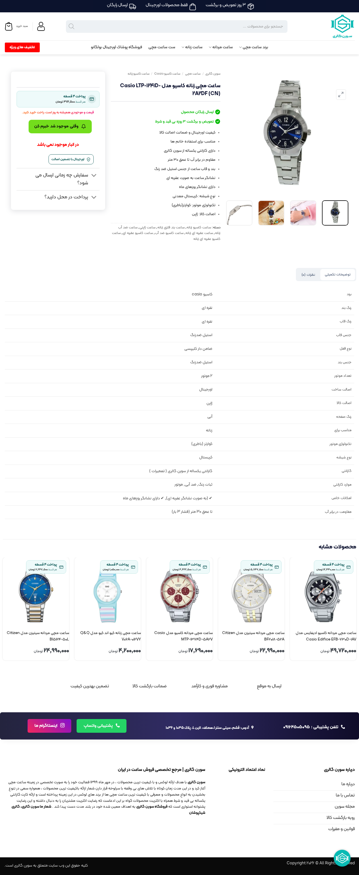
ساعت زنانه (193, 47)
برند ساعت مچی (255, 47)
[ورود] (41, 26)
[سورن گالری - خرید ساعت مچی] (335, 26)
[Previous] (339, 132)
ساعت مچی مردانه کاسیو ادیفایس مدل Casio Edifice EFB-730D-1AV (326, 636)
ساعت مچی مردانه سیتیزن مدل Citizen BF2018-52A (253, 636)
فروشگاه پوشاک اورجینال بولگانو (116, 47)
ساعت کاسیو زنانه (138, 73)
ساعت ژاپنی (147, 227)
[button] (16, 26)
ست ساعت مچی (161, 47)
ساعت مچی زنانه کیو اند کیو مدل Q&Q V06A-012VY (110, 636)
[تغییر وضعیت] (93, 176)
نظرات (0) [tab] (308, 274)
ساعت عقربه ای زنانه (199, 233)
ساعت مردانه (222, 47)
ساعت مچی (193, 73)
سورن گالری (212, 73)
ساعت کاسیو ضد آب (169, 233)
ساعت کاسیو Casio (167, 73)
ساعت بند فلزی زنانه (171, 227)
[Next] (231, 132)
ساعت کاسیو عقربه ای (138, 233)
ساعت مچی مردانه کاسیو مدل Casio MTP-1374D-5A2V (183, 636)
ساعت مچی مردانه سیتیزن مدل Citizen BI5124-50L (38, 636)
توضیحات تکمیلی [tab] (338, 274)
